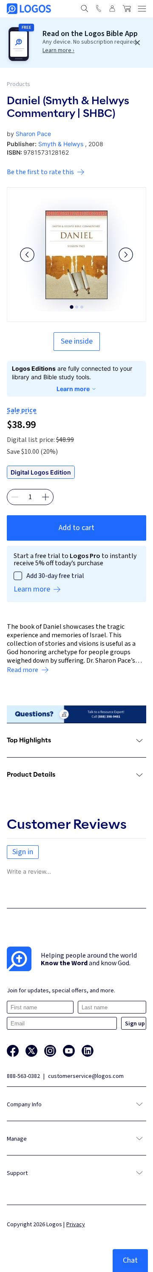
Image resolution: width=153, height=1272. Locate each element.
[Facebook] (13, 1051)
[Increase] (45, 497)
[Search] (84, 8)
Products (18, 84)
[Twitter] (31, 1051)
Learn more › (58, 50)
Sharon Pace (33, 133)
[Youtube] (69, 1051)
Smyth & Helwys (60, 143)
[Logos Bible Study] (29, 8)
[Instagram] (50, 1051)
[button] (27, 254)
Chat (130, 1260)
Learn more (73, 388)
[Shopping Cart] (126, 8)
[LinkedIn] (88, 1051)
